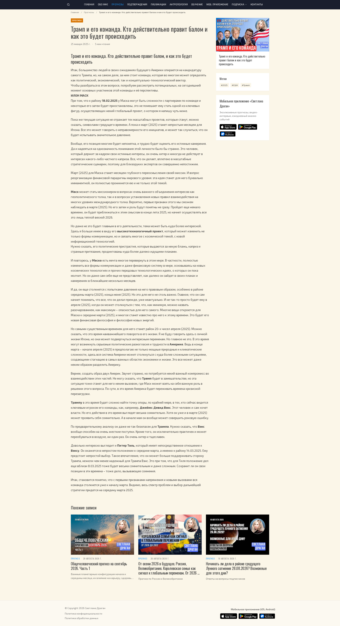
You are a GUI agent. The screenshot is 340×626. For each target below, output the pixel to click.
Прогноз (75, 559)
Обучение (197, 4)
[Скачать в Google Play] (247, 127)
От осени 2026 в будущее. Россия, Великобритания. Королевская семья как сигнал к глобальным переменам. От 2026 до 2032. (169, 570)
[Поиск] (68, 4)
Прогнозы (118, 4)
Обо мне (103, 4)
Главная (89, 4)
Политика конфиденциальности (83, 613)
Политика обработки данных (81, 618)
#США (235, 85)
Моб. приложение (217, 4)
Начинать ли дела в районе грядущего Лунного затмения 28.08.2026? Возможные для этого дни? (236, 568)
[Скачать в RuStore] (228, 134)
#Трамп (246, 85)
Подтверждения (137, 4)
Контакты (257, 4)
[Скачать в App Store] (228, 127)
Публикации (158, 4)
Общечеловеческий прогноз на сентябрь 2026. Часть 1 (99, 566)
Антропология (179, 4)
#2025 (224, 85)
